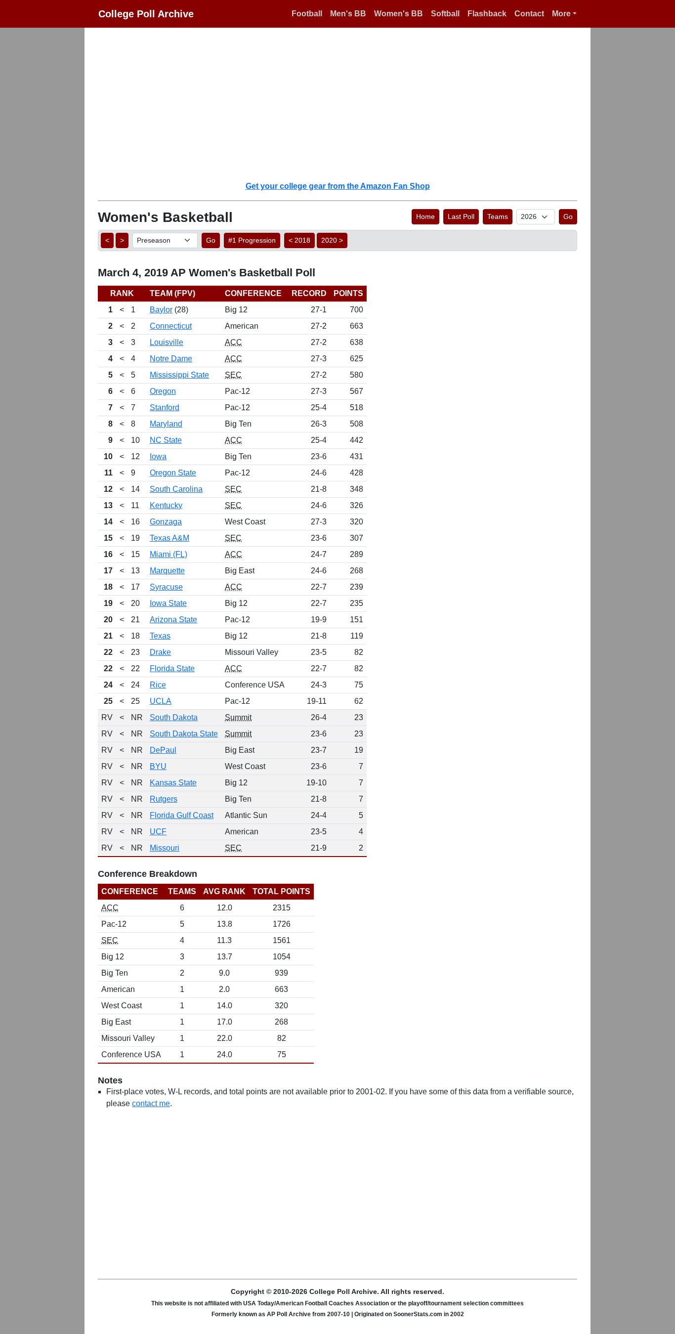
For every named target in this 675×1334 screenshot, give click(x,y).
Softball (445, 13)
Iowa (158, 456)
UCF (158, 831)
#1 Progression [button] (252, 240)
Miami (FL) (168, 554)
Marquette (167, 570)
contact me (151, 1103)
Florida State (172, 668)
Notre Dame (171, 358)
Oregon (163, 391)
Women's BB (398, 13)
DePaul (163, 750)
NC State (166, 440)
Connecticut (171, 326)
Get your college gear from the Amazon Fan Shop (338, 186)
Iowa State (168, 603)
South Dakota (174, 717)
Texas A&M (169, 538)
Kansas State (173, 782)
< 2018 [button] (299, 240)
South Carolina (176, 489)
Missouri (164, 848)
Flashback (486, 13)
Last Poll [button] (461, 216)
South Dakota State (184, 734)
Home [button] (425, 216)
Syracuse (166, 587)
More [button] (561, 13)
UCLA (160, 701)
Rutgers (163, 799)
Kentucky (166, 505)
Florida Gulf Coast (181, 815)
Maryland (166, 424)
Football (307, 13)
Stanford (164, 407)
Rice (158, 685)
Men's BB (348, 13)
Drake (160, 652)
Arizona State (173, 619)
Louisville (166, 342)
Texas (160, 636)
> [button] (122, 240)
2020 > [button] (332, 240)
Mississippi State (179, 375)
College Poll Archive (146, 13)
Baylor (161, 309)
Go (568, 216)
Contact (529, 13)
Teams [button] (497, 216)
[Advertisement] (343, 104)
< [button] (107, 240)
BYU (158, 766)
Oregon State (173, 473)
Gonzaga (166, 521)
